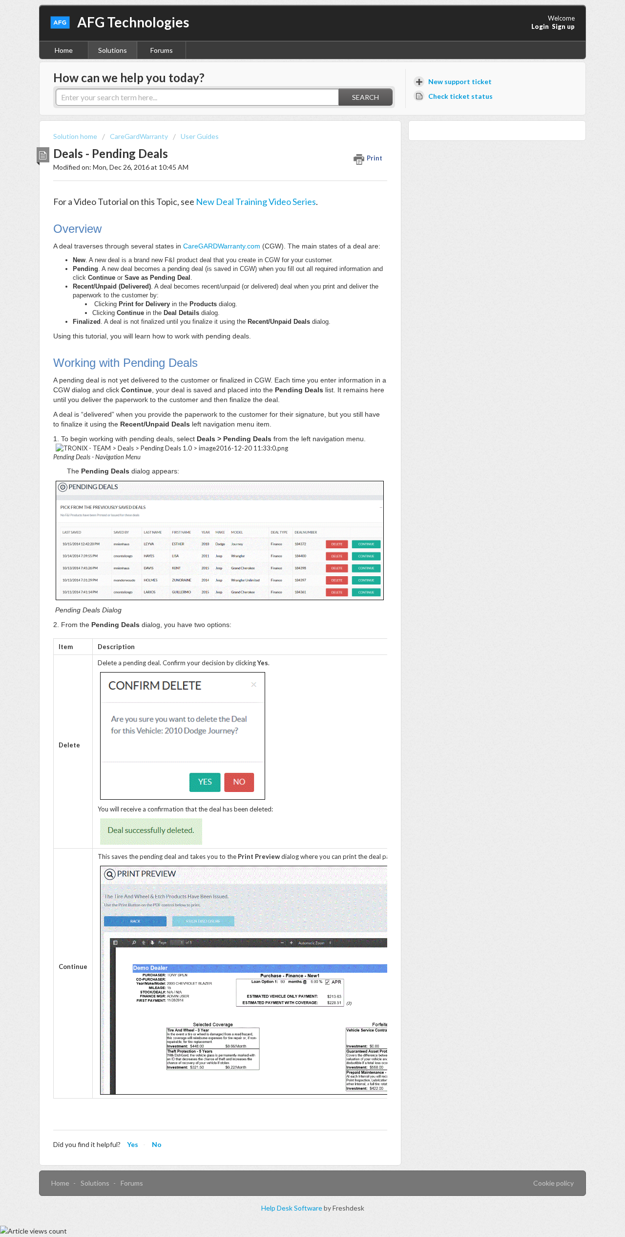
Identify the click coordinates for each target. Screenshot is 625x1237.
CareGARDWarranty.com (221, 246)
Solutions (112, 50)
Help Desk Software (292, 1208)
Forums (161, 50)
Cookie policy (553, 1183)
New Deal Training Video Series (256, 201)
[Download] (294, 504)
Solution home (76, 136)
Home (64, 50)
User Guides (200, 136)
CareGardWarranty (139, 136)
